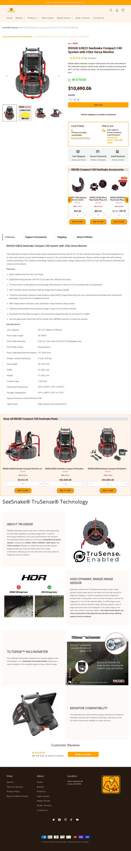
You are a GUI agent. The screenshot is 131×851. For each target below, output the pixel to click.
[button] (20, 18)
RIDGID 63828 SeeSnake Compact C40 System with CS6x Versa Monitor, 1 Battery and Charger (108, 469)
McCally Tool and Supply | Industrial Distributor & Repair (69, 842)
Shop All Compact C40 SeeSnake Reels (17, 37)
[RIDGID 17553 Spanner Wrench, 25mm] (77, 185)
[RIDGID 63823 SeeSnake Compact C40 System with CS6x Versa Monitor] (65, 445)
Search (10, 782)
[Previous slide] (69, 200)
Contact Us (42, 810)
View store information (80, 138)
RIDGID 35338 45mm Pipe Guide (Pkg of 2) (98, 199)
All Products (13, 28)
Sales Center (43, 796)
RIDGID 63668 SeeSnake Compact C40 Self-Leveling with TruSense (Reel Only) (23, 469)
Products (41, 791)
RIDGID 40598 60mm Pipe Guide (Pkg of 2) (119, 199)
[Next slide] (59, 76)
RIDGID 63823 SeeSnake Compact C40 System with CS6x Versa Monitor (48, 28)
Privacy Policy (13, 791)
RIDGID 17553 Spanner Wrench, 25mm (77, 199)
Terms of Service (15, 787)
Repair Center (43, 801)
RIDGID (77, 203)
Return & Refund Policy (18, 796)
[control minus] (70, 99)
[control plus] (78, 99)
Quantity (71, 95)
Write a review (83, 754)
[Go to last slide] (7, 76)
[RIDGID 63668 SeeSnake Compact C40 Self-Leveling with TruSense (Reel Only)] (23, 445)
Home (5, 28)
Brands (40, 787)
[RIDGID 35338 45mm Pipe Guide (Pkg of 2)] (98, 185)
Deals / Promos (44, 805)
